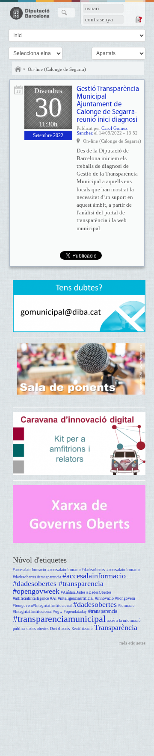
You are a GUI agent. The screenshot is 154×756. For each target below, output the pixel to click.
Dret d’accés (60, 629)
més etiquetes (132, 642)
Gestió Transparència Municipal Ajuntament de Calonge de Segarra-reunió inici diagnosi (108, 104)
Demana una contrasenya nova (138, 19)
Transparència (115, 627)
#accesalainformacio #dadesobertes (76, 570)
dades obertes (38, 629)
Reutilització (82, 629)
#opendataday (75, 611)
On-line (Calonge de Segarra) (57, 69)
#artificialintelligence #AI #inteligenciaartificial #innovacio (63, 598)
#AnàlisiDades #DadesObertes (86, 592)
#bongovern (125, 598)
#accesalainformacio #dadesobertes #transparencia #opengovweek (69, 583)
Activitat (18, 89)
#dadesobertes (95, 604)
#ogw (57, 611)
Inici (18, 69)
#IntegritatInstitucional (32, 611)
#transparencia (102, 611)
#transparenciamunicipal (59, 618)
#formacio (126, 606)
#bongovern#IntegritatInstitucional (42, 606)
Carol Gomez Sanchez (102, 130)
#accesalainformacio (29, 570)
